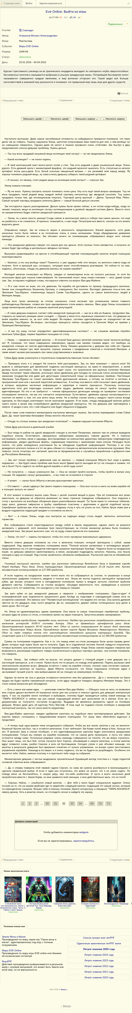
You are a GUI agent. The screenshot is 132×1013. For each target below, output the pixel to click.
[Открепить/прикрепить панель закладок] (128, 3)
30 (47, 803)
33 (72, 803)
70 (100, 803)
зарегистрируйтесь (83, 840)
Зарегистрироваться (50, 3)
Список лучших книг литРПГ (99, 937)
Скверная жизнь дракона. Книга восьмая (65, 905)
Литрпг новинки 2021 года (99, 971)
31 (55, 803)
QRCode (124, 93)
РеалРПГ (7, 961)
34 (80, 803)
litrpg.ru (64, 989)
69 (92, 803)
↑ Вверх (66, 1006)
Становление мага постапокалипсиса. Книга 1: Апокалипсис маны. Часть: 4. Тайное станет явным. (13, 907)
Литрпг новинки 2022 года (99, 966)
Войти (29, 3)
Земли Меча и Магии (14, 936)
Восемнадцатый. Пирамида (116, 904)
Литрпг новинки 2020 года (99, 977)
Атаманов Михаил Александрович (38, 35)
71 (108, 803)
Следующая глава (119, 100)
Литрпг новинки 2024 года (99, 954)
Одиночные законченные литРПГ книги (99, 943)
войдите (84, 832)
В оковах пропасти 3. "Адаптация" (90, 905)
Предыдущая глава (13, 100)
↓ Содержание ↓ (66, 100)
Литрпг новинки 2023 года (99, 960)
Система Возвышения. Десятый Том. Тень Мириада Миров (38, 906)
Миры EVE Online (29, 46)
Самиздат (28, 30)
